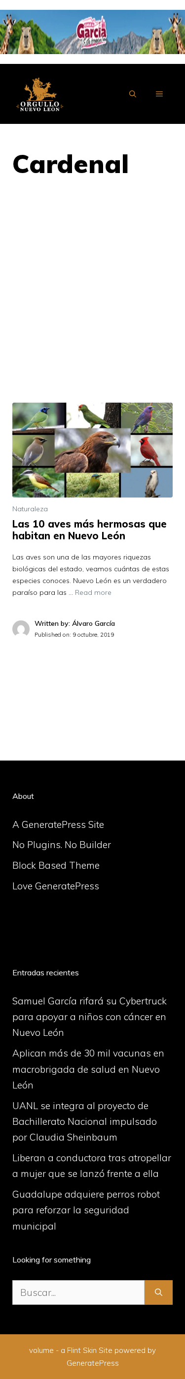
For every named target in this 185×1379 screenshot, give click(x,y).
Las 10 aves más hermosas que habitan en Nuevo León (89, 530)
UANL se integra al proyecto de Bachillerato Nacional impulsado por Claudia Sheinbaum (84, 1122)
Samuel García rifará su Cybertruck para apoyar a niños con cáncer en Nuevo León (89, 1017)
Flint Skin (82, 1350)
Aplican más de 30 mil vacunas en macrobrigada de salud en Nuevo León (88, 1069)
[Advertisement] (92, 305)
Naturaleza (30, 508)
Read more (93, 592)
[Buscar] (159, 1292)
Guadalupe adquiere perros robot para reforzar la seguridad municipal (86, 1210)
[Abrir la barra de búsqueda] (132, 94)
